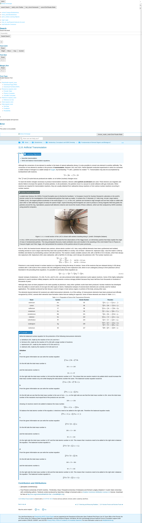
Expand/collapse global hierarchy (20, 142)
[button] (7, 108)
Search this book (5, 30)
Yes (38, 509)
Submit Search (5, 36)
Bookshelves (38, 142)
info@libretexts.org (107, 520)
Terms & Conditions (61, 520)
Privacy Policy (51, 520)
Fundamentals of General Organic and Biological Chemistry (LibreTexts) (102, 142)
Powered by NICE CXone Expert (44, 516)
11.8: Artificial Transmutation (25, 498)
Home (26, 142)
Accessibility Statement (75, 520)
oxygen (53, 170)
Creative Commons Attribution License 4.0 (96, 492)
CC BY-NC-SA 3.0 (48, 498)
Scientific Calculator (9, 95)
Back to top (21, 504)
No (45, 509)
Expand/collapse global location (123, 142)
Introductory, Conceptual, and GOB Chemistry (61, 142)
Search (21, 138)
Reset (3, 48)
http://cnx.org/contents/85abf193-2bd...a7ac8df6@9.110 (45, 494)
